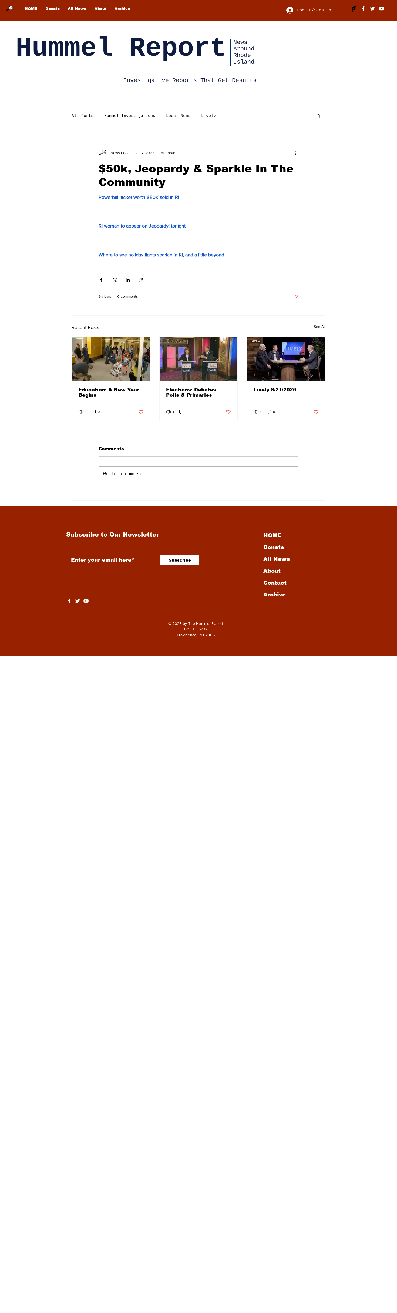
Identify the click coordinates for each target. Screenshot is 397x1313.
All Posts (82, 116)
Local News (178, 116)
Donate (273, 547)
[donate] (354, 9)
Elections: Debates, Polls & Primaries (192, 392)
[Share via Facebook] (101, 279)
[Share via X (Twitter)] (114, 279)
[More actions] (295, 153)
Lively (208, 116)
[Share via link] (140, 279)
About (272, 571)
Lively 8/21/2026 (275, 389)
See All (319, 326)
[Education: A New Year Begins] (111, 359)
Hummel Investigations (129, 116)
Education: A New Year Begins (108, 392)
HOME (272, 535)
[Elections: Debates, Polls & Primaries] (199, 359)
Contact (275, 583)
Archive (274, 595)
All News (276, 559)
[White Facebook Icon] (69, 601)
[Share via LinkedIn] (127, 279)
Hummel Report (121, 48)
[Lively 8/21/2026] (286, 359)
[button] (318, 116)
